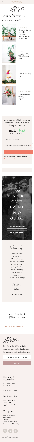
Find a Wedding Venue (9, 384)
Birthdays (17, 289)
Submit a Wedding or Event (10, 422)
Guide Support (7, 403)
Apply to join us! (9, 159)
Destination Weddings (17, 277)
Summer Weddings (17, 269)
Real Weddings (22, 27)
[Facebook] (16, 431)
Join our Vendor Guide (9, 400)
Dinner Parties (17, 294)
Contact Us (6, 419)
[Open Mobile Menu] (2, 2)
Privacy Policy (4, 437)
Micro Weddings (17, 259)
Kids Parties (17, 291)
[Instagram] (5, 431)
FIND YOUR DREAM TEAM (17, 226)
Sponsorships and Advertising (11, 424)
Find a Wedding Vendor (9, 386)
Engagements (17, 275)
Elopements (17, 256)
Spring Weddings (17, 267)
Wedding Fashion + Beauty (10, 390)
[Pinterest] (10, 431)
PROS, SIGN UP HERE (17, 232)
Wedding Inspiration (24, 71)
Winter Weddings (17, 264)
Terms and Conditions (13, 437)
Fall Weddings (17, 272)
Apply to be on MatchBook (10, 405)
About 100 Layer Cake (9, 415)
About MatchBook (7, 417)
